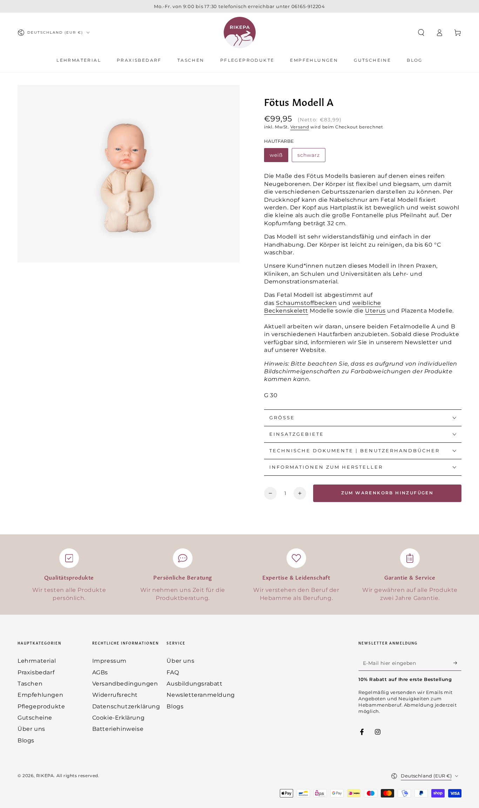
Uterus (375, 310)
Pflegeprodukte (41, 706)
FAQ (173, 672)
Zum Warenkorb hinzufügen (387, 492)
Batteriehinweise (118, 729)
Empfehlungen (40, 695)
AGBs (100, 672)
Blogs (26, 740)
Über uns (31, 729)
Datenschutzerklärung (126, 706)
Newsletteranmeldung (201, 695)
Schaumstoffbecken (306, 303)
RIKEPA (45, 775)
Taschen (30, 683)
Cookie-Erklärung (118, 717)
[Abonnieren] (457, 662)
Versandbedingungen (125, 683)
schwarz (308, 155)
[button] (421, 32)
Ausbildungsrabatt (194, 683)
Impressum (109, 660)
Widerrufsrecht (115, 695)
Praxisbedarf (36, 672)
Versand (299, 126)
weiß (276, 155)
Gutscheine (35, 717)
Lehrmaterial (37, 660)
